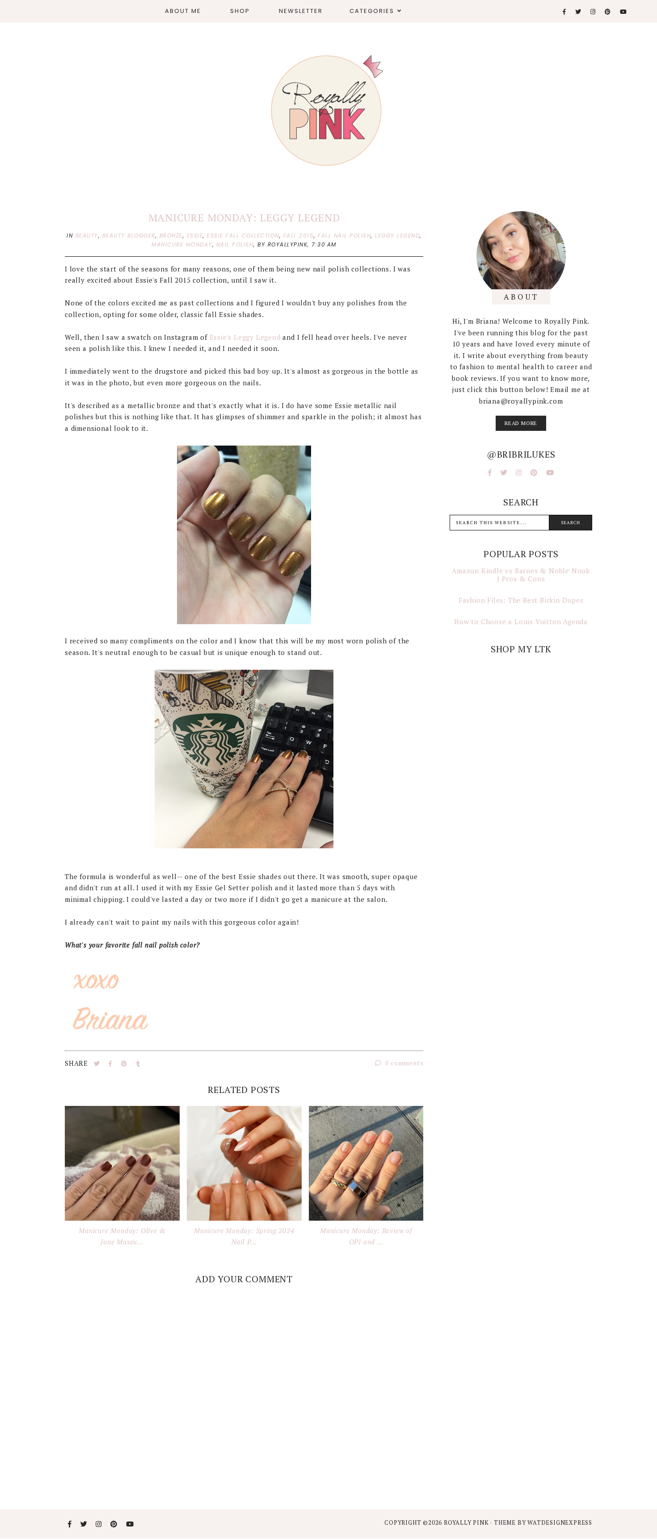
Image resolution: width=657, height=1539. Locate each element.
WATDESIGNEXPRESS (559, 1522)
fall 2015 (298, 235)
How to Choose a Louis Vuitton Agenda (521, 621)
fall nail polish (344, 235)
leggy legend (397, 235)
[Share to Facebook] (111, 1063)
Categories (372, 11)
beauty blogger (129, 235)
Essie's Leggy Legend (245, 337)
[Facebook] (565, 12)
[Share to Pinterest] (125, 1063)
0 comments (404, 1063)
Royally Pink (467, 1522)
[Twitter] (578, 12)
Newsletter (301, 11)
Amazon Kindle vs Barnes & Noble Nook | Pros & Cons (521, 574)
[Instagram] (593, 12)
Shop (240, 11)
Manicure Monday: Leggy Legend (244, 218)
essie (195, 235)
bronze (171, 235)
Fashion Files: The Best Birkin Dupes (521, 600)
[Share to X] (98, 1063)
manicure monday (182, 244)
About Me (183, 11)
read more (521, 423)
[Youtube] (624, 12)
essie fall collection (243, 235)
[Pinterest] (608, 12)
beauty (87, 235)
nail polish (235, 244)
